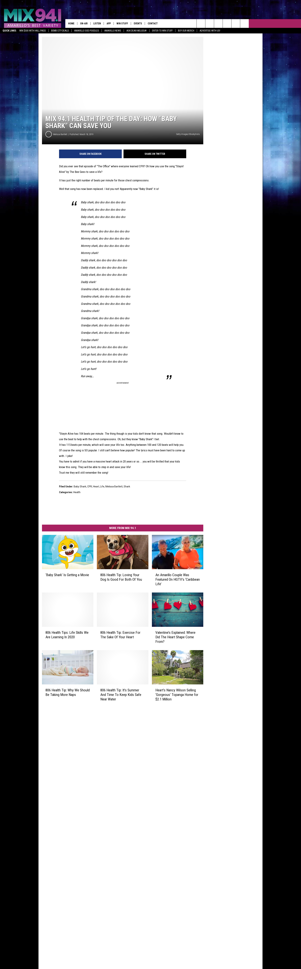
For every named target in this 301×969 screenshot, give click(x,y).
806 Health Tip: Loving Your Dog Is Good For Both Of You (121, 577)
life (102, 486)
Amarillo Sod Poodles (86, 30)
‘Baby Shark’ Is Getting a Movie (67, 575)
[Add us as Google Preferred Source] (209, 23)
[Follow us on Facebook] (218, 23)
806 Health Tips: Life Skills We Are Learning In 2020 (66, 634)
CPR (89, 486)
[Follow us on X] (244, 23)
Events (138, 23)
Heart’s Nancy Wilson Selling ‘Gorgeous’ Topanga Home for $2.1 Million (176, 694)
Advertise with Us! (210, 30)
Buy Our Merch (186, 30)
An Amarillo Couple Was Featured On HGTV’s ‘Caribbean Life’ (177, 579)
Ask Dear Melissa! (136, 30)
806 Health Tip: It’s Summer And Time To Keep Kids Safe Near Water (120, 694)
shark (127, 486)
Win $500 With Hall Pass (32, 30)
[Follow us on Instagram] (227, 23)
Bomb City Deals (60, 30)
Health (76, 492)
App (109, 23)
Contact (153, 23)
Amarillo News (112, 30)
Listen (97, 23)
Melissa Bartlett (60, 134)
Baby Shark (80, 486)
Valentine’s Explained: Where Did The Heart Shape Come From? (175, 637)
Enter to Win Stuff (162, 30)
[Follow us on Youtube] (235, 23)
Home (71, 23)
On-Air (84, 23)
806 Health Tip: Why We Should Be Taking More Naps (67, 692)
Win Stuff (122, 23)
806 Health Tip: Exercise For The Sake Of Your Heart (120, 634)
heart (96, 486)
